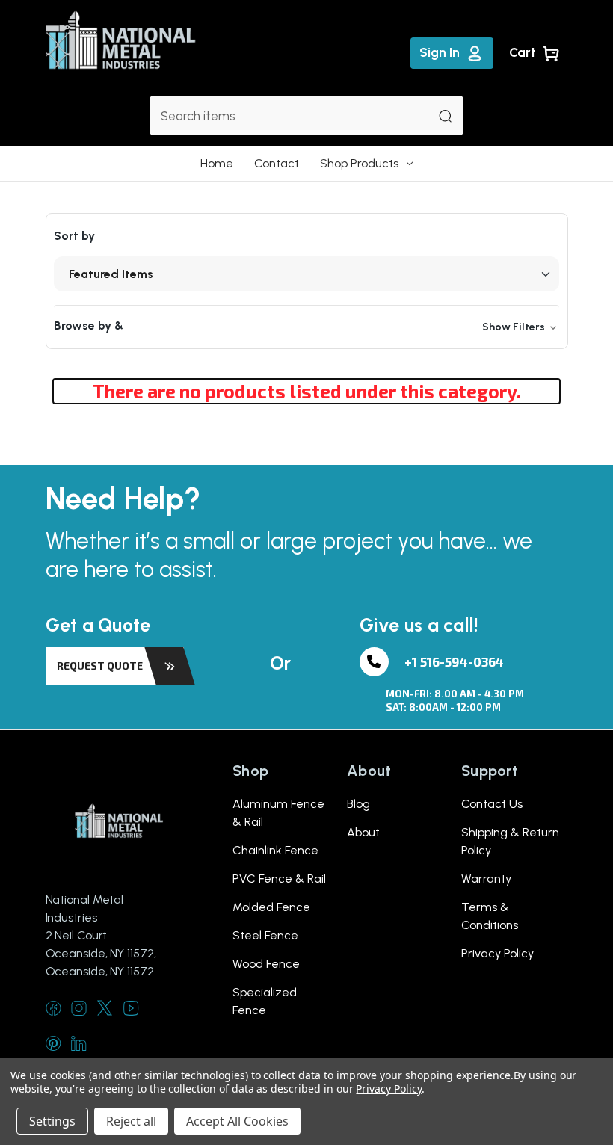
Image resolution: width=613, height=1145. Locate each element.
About (363, 832)
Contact (276, 163)
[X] (105, 1008)
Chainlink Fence (275, 850)
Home (216, 163)
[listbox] (306, 273)
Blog (358, 804)
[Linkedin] (79, 1043)
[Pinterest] (53, 1043)
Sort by (74, 236)
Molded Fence (271, 907)
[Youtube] (131, 1008)
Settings (52, 1121)
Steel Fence (265, 935)
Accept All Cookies (237, 1121)
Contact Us (492, 804)
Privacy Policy (497, 953)
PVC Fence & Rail (279, 878)
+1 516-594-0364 (454, 661)
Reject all (131, 1121)
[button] (306, 326)
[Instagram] (79, 1008)
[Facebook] (53, 1008)
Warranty (486, 878)
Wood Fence (266, 964)
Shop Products (359, 163)
